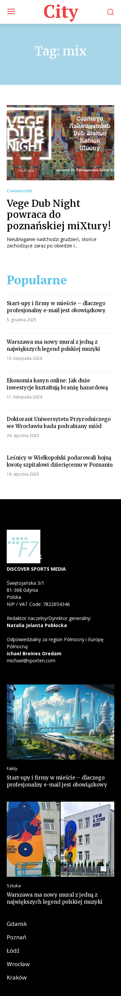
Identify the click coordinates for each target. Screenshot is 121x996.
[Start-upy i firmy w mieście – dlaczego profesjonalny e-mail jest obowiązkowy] (60, 722)
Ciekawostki (19, 191)
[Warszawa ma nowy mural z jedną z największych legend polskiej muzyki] (60, 839)
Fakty (12, 768)
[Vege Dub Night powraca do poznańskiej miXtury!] (60, 142)
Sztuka (14, 886)
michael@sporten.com (31, 660)
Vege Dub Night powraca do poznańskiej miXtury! (59, 214)
